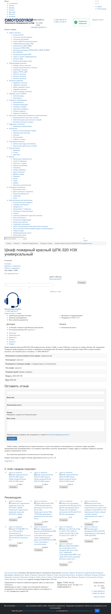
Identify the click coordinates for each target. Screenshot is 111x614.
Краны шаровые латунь (21, 87)
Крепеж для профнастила (22, 159)
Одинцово (8, 577)
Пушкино (32, 577)
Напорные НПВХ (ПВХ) (21, 48)
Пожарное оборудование (18, 100)
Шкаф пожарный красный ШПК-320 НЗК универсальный (73, 243)
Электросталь (22, 579)
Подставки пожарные (20, 109)
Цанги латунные (19, 172)
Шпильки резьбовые (20, 165)
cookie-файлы (21, 606)
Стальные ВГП (18, 35)
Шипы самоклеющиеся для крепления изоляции (30, 226)
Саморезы (17, 167)
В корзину (81, 282)
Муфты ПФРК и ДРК (20, 72)
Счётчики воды (18, 96)
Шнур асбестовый (19, 235)
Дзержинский (19, 575)
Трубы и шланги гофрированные (25, 56)
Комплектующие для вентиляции (20, 200)
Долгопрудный (98, 573)
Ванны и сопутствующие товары (24, 130)
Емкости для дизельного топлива (25, 146)
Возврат (12, 344)
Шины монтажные (19, 217)
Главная (8, 243)
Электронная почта (14, 405)
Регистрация (102, 9)
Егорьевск (33, 575)
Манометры (17, 98)
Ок (97, 611)
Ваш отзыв (11, 418)
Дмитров (89, 573)
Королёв (62, 575)
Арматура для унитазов (21, 133)
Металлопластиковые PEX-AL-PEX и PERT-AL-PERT (31, 50)
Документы (13, 337)
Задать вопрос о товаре (13, 313)
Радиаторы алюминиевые (22, 126)
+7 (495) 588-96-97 (60, 19)
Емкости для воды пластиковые (24, 143)
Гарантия (12, 342)
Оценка (9, 412)
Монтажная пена (19, 189)
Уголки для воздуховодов (22, 220)
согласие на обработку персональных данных (39, 611)
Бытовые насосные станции (23, 122)
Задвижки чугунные (20, 89)
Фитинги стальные (19, 76)
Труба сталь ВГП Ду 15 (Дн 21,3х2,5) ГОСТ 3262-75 (68, 534)
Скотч (15, 198)
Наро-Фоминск (72, 577)
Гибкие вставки (18, 231)
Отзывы (11, 339)
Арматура (16, 150)
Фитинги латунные (19, 78)
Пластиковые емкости (16, 141)
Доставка (12, 12)
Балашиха (65, 573)
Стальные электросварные (22, 37)
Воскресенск (80, 573)
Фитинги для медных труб (22, 61)
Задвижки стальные (20, 83)
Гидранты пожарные (20, 113)
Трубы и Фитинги (15, 33)
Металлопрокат (14, 148)
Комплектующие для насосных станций (27, 120)
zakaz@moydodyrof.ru (38, 27)
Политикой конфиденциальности (57, 434)
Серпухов (16, 577)
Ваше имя (10, 397)
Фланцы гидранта (19, 111)
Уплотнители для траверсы (23, 202)
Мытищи (95, 575)
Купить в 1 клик (55, 291)
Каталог (11, 5)
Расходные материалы (17, 187)
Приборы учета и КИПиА (17, 93)
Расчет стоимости (63, 595)
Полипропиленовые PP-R (22, 54)
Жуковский (42, 575)
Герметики (17, 196)
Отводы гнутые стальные (22, 65)
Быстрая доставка (11, 573)
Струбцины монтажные (21, 224)
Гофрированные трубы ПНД (23, 43)
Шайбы (15, 183)
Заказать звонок (97, 19)
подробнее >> (31, 330)
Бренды (11, 8)
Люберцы (87, 575)
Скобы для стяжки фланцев (23, 211)
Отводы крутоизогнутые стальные (25, 67)
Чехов (43, 577)
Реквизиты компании (64, 592)
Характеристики (14, 335)
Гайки (15, 180)
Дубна (27, 575)
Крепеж (11, 157)
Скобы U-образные (20, 161)
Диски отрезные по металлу (23, 191)
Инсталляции (18, 137)
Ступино (49, 577)
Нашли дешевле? (55, 279)
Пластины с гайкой (20, 163)
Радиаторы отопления (17, 124)
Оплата (11, 10)
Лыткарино (79, 575)
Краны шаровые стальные (22, 91)
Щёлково (13, 579)
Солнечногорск (91, 577)
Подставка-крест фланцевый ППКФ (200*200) (95, 534)
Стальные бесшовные (21, 39)
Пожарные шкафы (19, 107)
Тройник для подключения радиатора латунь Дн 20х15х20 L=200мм (18, 512)
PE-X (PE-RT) (18, 52)
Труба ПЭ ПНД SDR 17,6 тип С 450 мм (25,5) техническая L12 (20, 537)
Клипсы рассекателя (20, 222)
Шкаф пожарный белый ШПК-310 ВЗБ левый (17, 480)
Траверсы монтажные (21, 204)
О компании (13, 3)
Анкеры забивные (19, 170)
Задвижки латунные (20, 85)
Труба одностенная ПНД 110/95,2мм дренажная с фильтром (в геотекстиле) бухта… (43, 515)
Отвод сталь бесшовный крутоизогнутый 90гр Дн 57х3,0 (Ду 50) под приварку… (70, 512)
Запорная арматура (16, 80)
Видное (72, 573)
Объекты (12, 14)
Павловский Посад (60, 577)
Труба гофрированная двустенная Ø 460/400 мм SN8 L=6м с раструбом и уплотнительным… (45, 540)
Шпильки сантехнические (22, 185)
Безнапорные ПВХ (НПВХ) (22, 46)
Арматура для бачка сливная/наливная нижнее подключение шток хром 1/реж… (95, 515)
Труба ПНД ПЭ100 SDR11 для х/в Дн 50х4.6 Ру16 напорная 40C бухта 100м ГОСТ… (70, 556)
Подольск (49, 575)
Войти (100, 6)
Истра (56, 575)
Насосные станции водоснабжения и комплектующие (28, 115)
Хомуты (16, 213)
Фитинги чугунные (19, 74)
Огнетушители (18, 102)
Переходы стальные (20, 70)
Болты (15, 178)
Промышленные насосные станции (25, 117)
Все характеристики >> (12, 273)
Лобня (38, 577)
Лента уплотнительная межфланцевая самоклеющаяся (33, 228)
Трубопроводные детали (17, 63)
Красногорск (70, 575)
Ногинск (100, 577)
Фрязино (82, 577)
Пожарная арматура (20, 104)
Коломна (102, 575)
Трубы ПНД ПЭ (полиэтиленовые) (25, 41)
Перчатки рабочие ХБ (21, 194)
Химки (7, 579)
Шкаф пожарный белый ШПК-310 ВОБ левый (67, 480)
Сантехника (13, 128)
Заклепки (16, 176)
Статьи (59, 599)
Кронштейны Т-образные (22, 209)
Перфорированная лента (22, 233)
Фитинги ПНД (18, 59)
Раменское (24, 577)
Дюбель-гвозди (18, 174)
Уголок (15, 152)
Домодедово (9, 575)
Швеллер (16, 154)
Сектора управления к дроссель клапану (27, 215)
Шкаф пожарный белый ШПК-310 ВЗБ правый (42, 480)
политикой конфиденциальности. (81, 611)
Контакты (12, 16)
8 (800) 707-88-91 (60, 22)
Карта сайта (61, 602)
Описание (12, 333)
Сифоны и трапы (19, 139)
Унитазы (16, 135)
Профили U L (18, 207)
